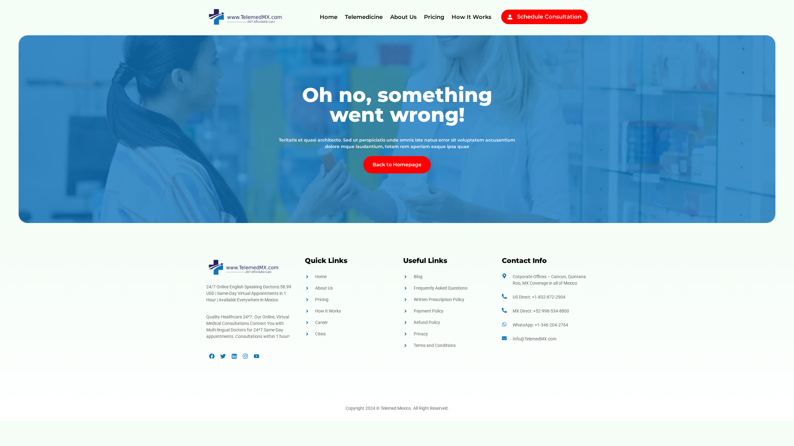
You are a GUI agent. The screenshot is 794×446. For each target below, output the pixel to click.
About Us (403, 17)
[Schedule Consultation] (509, 17)
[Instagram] (245, 356)
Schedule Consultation (549, 16)
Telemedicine (364, 17)
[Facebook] (211, 356)
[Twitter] (223, 356)
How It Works (471, 17)
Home (328, 17)
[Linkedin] (234, 356)
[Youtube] (256, 356)
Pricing (434, 17)
